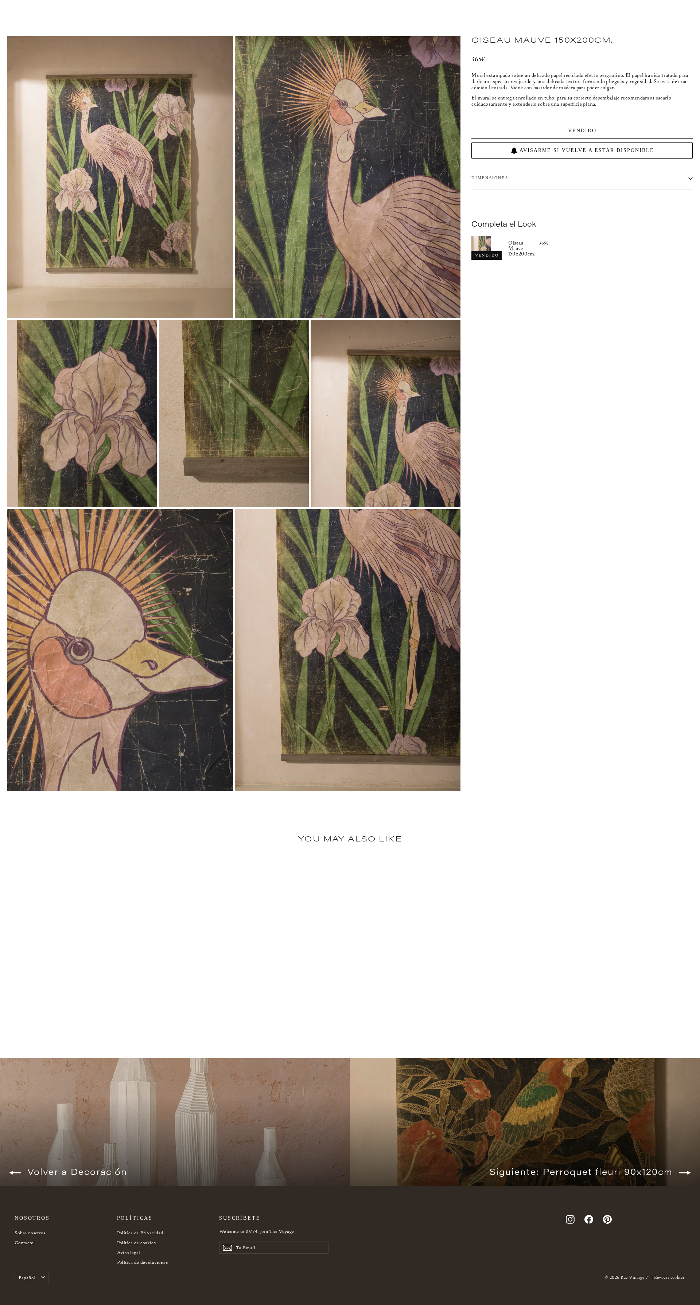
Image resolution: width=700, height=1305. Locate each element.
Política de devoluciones (142, 1262)
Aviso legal (128, 1252)
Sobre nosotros (30, 1232)
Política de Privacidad (140, 1232)
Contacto (24, 1242)
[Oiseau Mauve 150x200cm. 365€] (489, 248)
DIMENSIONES (489, 178)
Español (27, 1277)
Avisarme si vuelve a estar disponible (587, 150)
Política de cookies (136, 1242)
